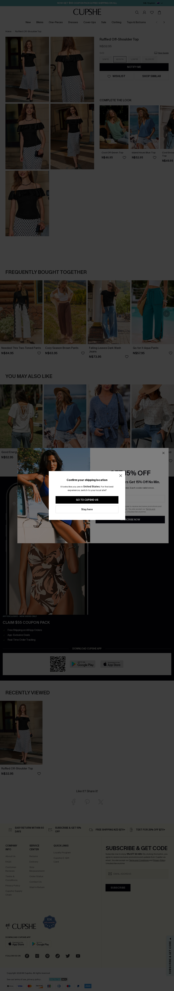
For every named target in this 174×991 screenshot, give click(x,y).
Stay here (87, 509)
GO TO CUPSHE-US (87, 500)
